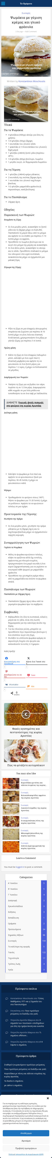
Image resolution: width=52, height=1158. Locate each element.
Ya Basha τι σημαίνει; (13, 1081)
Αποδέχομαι (26, 1133)
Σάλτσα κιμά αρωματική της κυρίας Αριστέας (33, 847)
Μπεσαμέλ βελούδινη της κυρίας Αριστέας (32, 834)
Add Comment (31, 31)
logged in (20, 867)
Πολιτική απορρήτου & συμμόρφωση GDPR (26, 1154)
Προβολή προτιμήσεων (26, 1148)
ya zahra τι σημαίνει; (13, 1085)
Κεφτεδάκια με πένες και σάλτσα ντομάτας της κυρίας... (34, 783)
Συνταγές (26, 13)
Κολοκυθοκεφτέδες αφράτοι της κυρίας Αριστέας (33, 796)
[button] (47, 1098)
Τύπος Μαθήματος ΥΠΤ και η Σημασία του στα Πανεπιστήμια (27, 1001)
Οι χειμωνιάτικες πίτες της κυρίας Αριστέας (32, 821)
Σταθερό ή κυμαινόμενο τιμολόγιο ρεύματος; (24, 1064)
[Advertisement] (26, 297)
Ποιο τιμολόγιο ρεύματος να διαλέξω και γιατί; (25, 1069)
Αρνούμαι (26, 1141)
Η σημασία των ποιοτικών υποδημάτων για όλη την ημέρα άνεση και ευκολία (27, 1023)
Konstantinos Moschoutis (31, 81)
